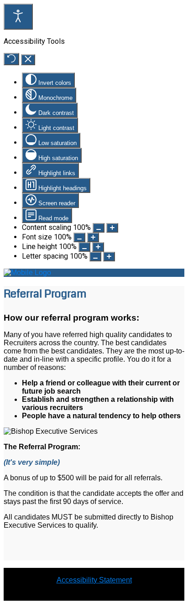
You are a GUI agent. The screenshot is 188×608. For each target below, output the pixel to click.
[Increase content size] (112, 228)
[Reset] (11, 59)
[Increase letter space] (109, 256)
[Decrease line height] (84, 247)
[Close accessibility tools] (28, 59)
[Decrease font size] (79, 237)
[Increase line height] (98, 247)
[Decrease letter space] (95, 256)
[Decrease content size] (98, 228)
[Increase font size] (93, 237)
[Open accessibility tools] (18, 17)
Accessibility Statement (94, 580)
